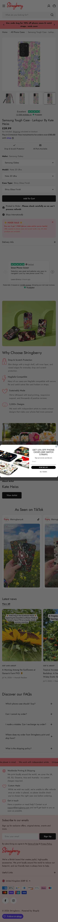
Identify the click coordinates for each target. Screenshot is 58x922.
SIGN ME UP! (43, 467)
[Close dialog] (56, 446)
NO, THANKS (43, 471)
